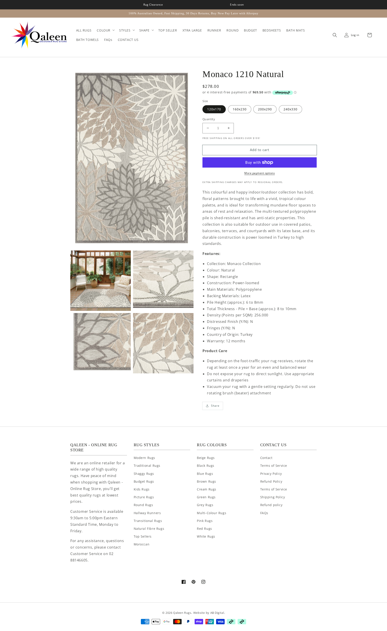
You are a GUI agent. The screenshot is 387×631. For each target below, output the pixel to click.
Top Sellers (143, 536)
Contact (266, 458)
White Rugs (206, 536)
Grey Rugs (205, 505)
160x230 (240, 109)
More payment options (259, 173)
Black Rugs (205, 465)
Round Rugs (143, 505)
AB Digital (217, 613)
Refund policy (271, 505)
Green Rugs (206, 497)
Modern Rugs (144, 458)
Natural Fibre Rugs (149, 528)
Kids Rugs (142, 489)
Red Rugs (204, 528)
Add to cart (259, 149)
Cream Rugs (206, 489)
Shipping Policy (272, 497)
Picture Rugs (144, 497)
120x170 (214, 109)
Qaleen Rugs (182, 613)
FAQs (264, 513)
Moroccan (142, 544)
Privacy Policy (271, 473)
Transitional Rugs (148, 521)
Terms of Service (273, 465)
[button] (334, 35)
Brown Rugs (206, 481)
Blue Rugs (205, 473)
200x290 (265, 109)
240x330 (290, 109)
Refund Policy (271, 481)
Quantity (208, 119)
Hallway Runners (147, 513)
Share (215, 406)
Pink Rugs (205, 521)
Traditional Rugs (147, 465)
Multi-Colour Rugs (211, 513)
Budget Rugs (144, 481)
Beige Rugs (206, 458)
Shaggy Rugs (144, 473)
